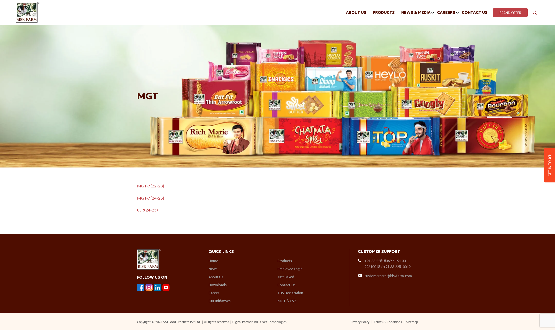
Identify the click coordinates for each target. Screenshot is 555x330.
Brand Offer (510, 12)
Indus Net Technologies (270, 322)
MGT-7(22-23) (150, 186)
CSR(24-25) (147, 210)
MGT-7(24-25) (150, 198)
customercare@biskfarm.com (388, 275)
